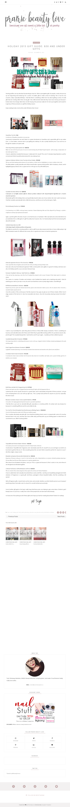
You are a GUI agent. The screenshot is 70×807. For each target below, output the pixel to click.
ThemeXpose (31, 804)
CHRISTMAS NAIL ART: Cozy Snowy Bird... (25, 543)
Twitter (34, 740)
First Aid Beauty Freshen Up (13, 206)
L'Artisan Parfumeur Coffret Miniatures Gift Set (18, 468)
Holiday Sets (40, 512)
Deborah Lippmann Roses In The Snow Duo (17, 262)
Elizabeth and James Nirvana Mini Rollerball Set (18, 456)
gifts (23, 512)
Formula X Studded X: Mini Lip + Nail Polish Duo (18, 273)
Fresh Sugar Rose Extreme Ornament (15, 347)
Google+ (34, 747)
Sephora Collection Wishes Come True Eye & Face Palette (20, 160)
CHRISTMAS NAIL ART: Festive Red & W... (39, 543)
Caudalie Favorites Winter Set (13, 191)
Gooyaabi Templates (46, 804)
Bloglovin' (52, 747)
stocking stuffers (49, 512)
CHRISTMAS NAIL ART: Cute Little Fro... (12, 543)
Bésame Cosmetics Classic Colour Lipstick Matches (19, 399)
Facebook (52, 740)
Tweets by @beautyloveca (13, 773)
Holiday (27, 512)
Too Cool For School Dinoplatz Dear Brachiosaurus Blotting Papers (23, 410)
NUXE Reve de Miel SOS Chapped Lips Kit (16, 387)
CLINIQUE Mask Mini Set (12, 225)
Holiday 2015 (33, 512)
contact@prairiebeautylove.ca (36, 684)
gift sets (18, 512)
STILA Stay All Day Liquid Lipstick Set (15, 147)
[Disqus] (36, 575)
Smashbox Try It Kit (11, 135)
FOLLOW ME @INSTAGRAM (36, 795)
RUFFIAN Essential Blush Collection (14, 285)
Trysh (31, 52)
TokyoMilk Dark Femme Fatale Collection (16, 443)
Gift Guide (36, 42)
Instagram (15, 740)
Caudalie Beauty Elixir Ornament (14, 339)
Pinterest (15, 747)
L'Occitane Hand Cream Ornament (14, 353)
